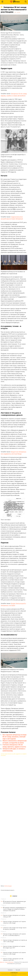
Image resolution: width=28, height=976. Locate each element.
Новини (14, 896)
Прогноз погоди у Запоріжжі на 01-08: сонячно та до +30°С (13, 959)
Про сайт (18, 970)
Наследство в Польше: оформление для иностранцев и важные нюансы (14, 902)
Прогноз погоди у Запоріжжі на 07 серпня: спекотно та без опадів (14, 922)
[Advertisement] (14, 821)
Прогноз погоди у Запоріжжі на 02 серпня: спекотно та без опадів (14, 953)
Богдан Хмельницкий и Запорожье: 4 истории (13, 604)
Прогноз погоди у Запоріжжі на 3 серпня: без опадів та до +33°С (14, 947)
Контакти (10, 970)
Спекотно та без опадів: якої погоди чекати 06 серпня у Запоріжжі (14, 928)
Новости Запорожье (9, 962)
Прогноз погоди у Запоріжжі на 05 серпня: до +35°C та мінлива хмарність (14, 934)
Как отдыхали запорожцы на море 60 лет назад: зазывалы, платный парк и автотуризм (14, 737)
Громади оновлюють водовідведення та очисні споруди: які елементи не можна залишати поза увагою (14, 909)
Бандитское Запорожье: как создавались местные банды (13, 453)
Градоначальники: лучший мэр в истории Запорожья (12, 218)
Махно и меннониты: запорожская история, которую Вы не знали (15, 742)
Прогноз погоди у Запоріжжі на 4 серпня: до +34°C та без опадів (15, 940)
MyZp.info (2, 962)
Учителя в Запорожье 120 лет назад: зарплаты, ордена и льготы (14, 746)
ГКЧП (5, 886)
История (9, 886)
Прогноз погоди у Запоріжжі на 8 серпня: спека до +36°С (14, 916)
